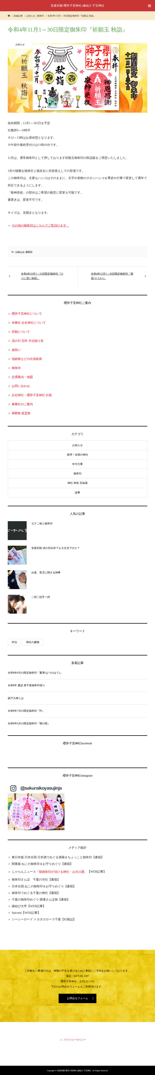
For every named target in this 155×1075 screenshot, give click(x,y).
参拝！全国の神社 (77, 454)
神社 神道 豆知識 (77, 483)
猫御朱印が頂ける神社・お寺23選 (61, 871)
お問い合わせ (21, 386)
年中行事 (77, 464)
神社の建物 (32, 642)
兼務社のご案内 (22, 404)
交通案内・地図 (22, 377)
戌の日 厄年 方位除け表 (27, 340)
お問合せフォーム (77, 998)
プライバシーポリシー (74, 1039)
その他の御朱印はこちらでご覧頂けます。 (40, 225)
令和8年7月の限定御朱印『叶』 (26, 710)
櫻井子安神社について (27, 313)
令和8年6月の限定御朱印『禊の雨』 (29, 723)
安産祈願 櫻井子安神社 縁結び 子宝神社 (77, 5)
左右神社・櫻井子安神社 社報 (32, 395)
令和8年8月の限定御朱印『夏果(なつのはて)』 (35, 672)
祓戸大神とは (16, 698)
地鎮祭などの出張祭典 (27, 358)
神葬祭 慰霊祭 (21, 413)
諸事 (77, 492)
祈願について (21, 331)
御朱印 (29, 252)
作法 (14, 642)
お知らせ (19, 252)
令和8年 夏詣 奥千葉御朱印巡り (26, 685)
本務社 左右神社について (29, 322)
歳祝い (16, 349)
